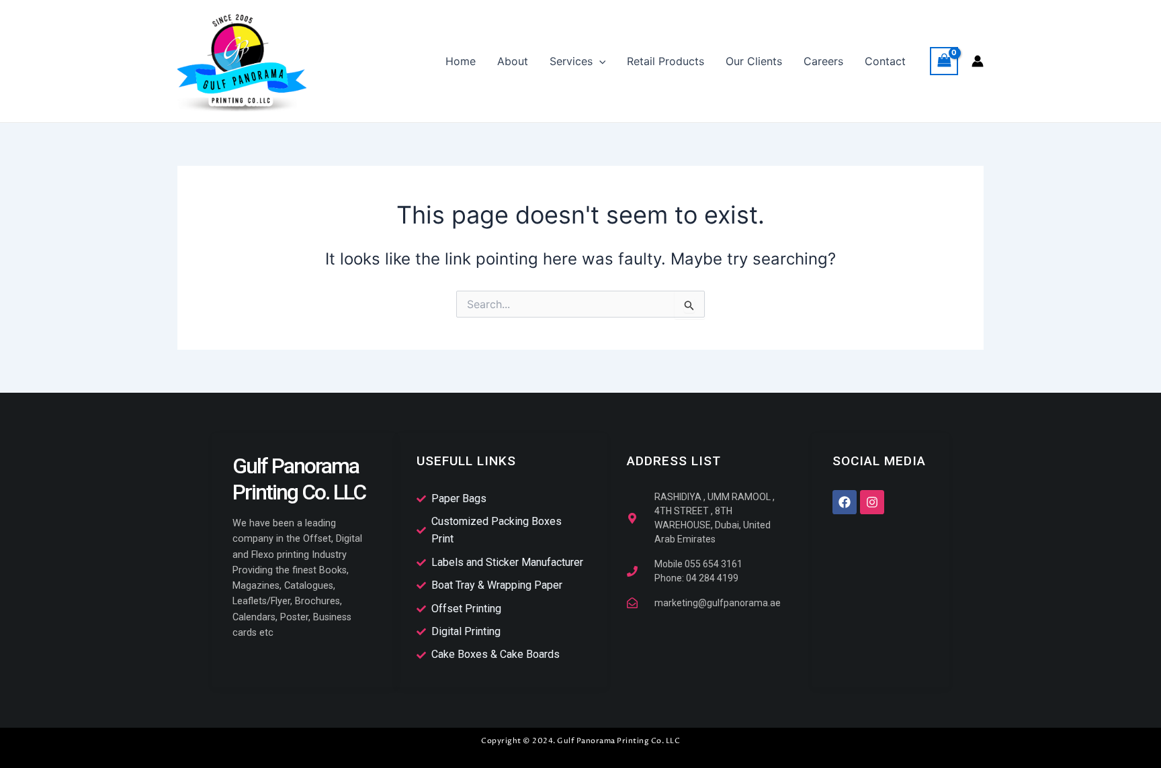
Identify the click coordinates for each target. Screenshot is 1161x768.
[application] (599, 61)
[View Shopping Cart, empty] (944, 61)
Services (571, 61)
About (512, 61)
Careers (823, 61)
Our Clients (754, 61)
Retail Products (665, 61)
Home (460, 61)
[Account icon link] (978, 61)
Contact (885, 61)
